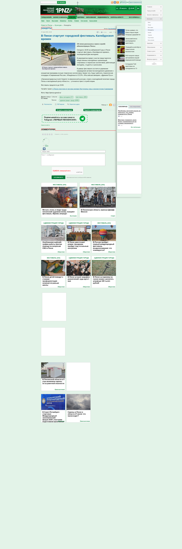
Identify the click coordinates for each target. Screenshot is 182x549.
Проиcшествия (60, 389)
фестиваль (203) (81, 97)
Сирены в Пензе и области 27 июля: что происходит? (77, 414)
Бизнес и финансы (152, 15)
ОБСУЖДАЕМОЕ (135, 106)
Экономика (61, 421)
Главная (149, 7)
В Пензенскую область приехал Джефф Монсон (97, 211)
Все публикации (135, 127)
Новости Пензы (46, 25)
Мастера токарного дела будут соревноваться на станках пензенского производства (127, 121)
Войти (124, 2)
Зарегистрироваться (135, 2)
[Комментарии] (98, 32)
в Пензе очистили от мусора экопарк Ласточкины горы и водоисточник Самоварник (82, 89)
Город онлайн (151, 11)
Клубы (149, 32)
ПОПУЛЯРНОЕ (122, 106)
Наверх (154, 64)
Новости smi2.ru (45, 125)
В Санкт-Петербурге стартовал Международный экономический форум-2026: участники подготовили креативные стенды (53, 416)
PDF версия (60, 104)
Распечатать (48, 104)
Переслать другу (75, 104)
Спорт (113, 216)
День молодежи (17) (66, 97)
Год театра (151, 37)
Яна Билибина (112, 28)
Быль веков (151, 40)
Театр (149, 25)
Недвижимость (151, 55)
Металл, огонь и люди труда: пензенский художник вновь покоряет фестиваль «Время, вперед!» (58, 212)
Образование (151, 47)
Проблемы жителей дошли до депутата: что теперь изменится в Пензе (129, 112)
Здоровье (150, 43)
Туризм (150, 35)
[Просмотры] (102, 32)
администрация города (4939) (69, 100)
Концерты (151, 30)
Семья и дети (151, 51)
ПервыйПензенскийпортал (48, 10)
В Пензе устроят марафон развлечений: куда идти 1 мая (79, 279)
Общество (61, 252)
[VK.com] (43, 149)
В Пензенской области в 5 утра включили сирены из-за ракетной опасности (53, 381)
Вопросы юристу (152, 59)
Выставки (150, 27)
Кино (149, 22)
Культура (149, 19)
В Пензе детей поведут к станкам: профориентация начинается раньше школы (52, 281)
